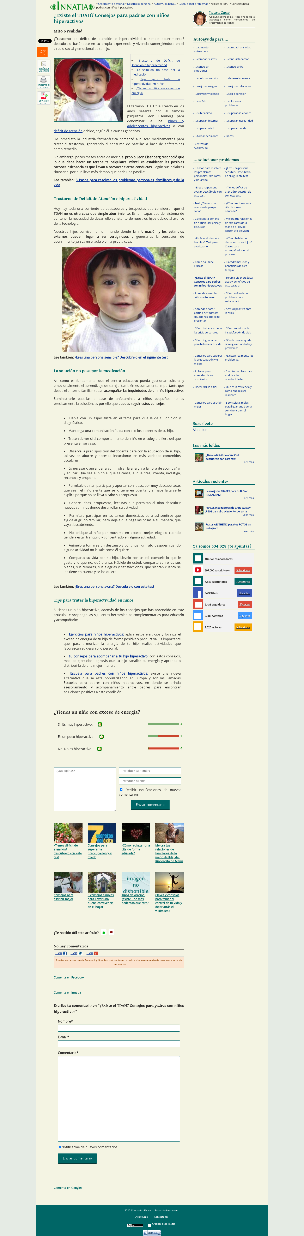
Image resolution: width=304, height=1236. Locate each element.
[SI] (100, 724)
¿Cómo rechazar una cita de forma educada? (136, 849)
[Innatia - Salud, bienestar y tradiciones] (72, 5)
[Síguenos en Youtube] (198, 570)
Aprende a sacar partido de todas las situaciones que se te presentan (207, 315)
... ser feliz (200, 101)
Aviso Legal (141, 1216)
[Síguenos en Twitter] (198, 615)
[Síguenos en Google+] (198, 604)
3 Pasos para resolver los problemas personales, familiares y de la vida (207, 174)
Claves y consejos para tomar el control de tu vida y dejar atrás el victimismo (168, 903)
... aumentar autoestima (201, 49)
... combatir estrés (206, 59)
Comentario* (68, 1052)
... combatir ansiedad (238, 47)
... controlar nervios (206, 78)
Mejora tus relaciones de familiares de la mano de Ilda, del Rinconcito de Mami (169, 853)
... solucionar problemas (193, 4)
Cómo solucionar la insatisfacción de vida (238, 330)
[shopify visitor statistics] (152, 1231)
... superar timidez (237, 128)
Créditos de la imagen (164, 1223)
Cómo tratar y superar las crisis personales (208, 330)
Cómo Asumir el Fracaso (204, 264)
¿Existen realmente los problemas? (239, 357)
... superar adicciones (238, 113)
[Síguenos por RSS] (198, 626)
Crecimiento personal (111, 4)
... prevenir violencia (207, 94)
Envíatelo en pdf (44, 101)
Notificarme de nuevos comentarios (89, 1147)
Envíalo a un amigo (44, 69)
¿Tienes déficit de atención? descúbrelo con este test (68, 851)
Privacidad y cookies (166, 1210)
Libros (229, 136)
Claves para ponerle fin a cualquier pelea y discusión (207, 222)
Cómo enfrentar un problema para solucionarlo (237, 297)
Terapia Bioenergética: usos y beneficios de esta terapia (239, 281)
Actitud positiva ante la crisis (238, 311)
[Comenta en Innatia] (198, 558)
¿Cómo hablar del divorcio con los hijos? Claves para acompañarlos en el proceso (238, 246)
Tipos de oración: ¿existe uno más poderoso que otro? (135, 899)
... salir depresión (236, 94)
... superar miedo (205, 128)
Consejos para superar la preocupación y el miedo (100, 851)
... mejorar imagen (206, 86)
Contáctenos (161, 1216)
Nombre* (65, 1021)
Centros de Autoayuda (201, 146)
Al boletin (200, 429)
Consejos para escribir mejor (63, 897)
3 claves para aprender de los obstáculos (203, 375)
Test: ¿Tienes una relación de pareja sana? (205, 207)
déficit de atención (68, 131)
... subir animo (203, 113)
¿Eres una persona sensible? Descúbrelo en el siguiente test (121, 357)
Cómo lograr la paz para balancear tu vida (207, 342)
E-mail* (63, 1037)
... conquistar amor (237, 59)
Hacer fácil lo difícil (206, 387)
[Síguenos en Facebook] (198, 592)
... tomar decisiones (206, 136)
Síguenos (244, 604)
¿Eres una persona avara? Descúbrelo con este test (114, 586)
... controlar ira (234, 66)
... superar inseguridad (239, 120)
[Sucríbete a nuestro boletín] (198, 581)
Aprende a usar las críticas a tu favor (205, 295)
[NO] (111, 932)
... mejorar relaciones (238, 86)
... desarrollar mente (238, 78)
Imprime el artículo (44, 86)
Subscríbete (243, 570)
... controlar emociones (201, 68)
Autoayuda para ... (165, 4)
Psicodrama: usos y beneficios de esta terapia (237, 266)
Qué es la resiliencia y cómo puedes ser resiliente (238, 391)
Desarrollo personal (139, 4)
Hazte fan (244, 593)
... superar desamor (206, 120)
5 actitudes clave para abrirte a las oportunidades (238, 375)
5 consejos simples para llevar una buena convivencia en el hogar (101, 901)
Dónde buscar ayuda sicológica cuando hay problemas (238, 344)
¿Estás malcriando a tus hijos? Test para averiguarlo (206, 242)
